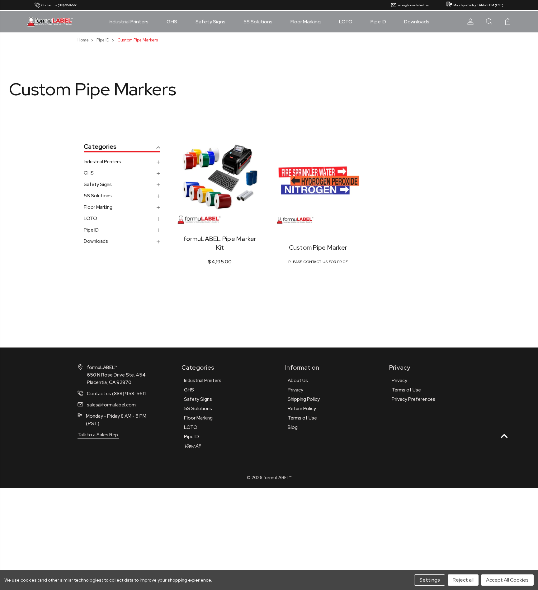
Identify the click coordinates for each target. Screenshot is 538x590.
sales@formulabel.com (414, 5)
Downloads (416, 22)
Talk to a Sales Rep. (98, 435)
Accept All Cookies (507, 580)
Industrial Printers (129, 22)
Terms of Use (302, 418)
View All (192, 446)
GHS (172, 22)
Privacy (295, 390)
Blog (293, 427)
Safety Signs (210, 22)
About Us (298, 380)
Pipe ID (378, 22)
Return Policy (302, 408)
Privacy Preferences (413, 399)
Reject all (463, 580)
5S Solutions (257, 22)
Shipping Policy (304, 399)
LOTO (345, 22)
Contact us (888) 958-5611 (59, 5)
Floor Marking (305, 22)
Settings (429, 580)
